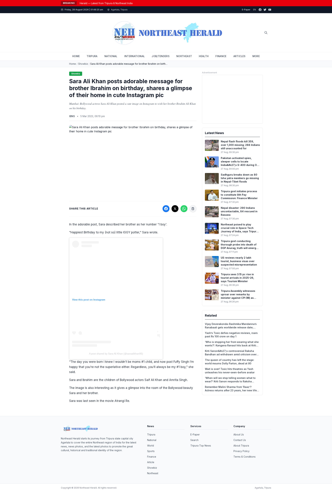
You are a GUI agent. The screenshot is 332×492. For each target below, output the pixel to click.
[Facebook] (260, 9)
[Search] (266, 33)
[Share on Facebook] (166, 208)
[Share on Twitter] (175, 208)
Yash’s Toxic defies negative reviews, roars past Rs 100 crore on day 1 (231, 334)
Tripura (151, 434)
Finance (151, 456)
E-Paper (246, 9)
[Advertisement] (232, 99)
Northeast (152, 473)
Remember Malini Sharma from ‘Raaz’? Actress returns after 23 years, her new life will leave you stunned (231, 388)
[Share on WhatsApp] (184, 208)
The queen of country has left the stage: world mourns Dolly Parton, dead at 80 (229, 361)
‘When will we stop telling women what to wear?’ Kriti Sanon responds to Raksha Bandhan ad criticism (230, 379)
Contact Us (239, 440)
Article (150, 462)
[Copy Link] (193, 208)
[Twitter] (265, 9)
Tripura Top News (200, 445)
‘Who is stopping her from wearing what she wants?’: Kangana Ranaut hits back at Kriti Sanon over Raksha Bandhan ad (232, 343)
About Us (238, 434)
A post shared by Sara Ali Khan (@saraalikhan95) (116, 353)
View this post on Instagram (88, 299)
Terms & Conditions (244, 456)
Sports (151, 451)
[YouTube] (269, 9)
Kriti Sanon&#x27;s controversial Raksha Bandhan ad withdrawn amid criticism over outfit (230, 352)
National (151, 440)
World (150, 445)
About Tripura (241, 445)
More (256, 56)
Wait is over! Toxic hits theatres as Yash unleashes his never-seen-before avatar (230, 370)
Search (194, 440)
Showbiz (83, 63)
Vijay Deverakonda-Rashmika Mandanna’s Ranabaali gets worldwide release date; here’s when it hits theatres (231, 325)
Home (72, 63)
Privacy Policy (241, 451)
